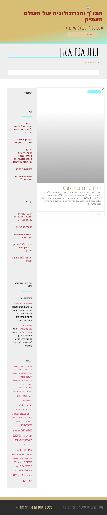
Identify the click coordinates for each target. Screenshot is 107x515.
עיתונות (26, 449)
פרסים (16, 458)
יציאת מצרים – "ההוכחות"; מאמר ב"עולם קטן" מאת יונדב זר (23, 127)
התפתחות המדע (27, 400)
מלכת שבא (19, 421)
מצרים (29, 435)
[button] (101, 35)
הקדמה (17, 391)
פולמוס (28, 454)
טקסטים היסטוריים (24, 417)
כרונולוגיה (28, 421)
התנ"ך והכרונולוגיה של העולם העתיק (63, 16)
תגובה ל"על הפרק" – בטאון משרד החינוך (22, 247)
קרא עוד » (97, 207)
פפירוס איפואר (26, 458)
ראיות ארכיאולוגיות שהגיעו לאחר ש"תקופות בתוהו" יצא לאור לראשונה (22, 156)
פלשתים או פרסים (18, 455)
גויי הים (21, 384)
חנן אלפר (20, 409)
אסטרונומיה (25, 376)
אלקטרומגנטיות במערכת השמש (21, 373)
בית (97, 62)
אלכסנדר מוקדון (25, 369)
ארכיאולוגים (27, 380)
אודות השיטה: (27, 202)
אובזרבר (28, 366)
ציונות (20, 462)
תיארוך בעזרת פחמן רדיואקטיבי (82, 188)
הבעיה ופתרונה (24, 227)
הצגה (23, 392)
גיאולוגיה (28, 387)
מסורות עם (16, 431)
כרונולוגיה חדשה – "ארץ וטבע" (22, 235)
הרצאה (30, 396)
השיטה (22, 396)
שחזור (24, 470)
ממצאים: (29, 111)
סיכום (17, 435)
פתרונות (28, 462)
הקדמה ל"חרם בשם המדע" (22, 259)
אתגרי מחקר (17, 381)
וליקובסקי (24, 404)
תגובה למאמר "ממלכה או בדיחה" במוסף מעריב (22, 217)
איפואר (16, 366)
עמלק (17, 450)
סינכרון (28, 440)
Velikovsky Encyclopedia (26, 327)
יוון (14, 417)
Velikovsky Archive (23, 303)
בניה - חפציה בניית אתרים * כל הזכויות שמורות (83, 507)
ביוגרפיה (28, 384)
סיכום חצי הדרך (24, 169)
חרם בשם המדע (22, 413)
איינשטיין (22, 366)
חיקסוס (28, 409)
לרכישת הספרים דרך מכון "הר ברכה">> (34, 507)
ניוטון (23, 436)
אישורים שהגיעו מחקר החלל (23, 178)
